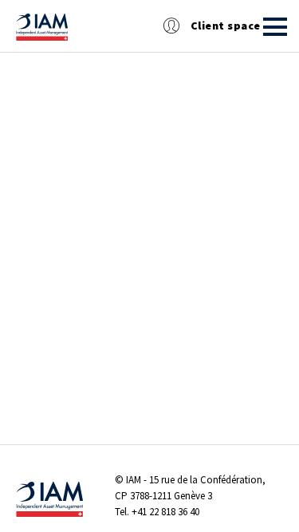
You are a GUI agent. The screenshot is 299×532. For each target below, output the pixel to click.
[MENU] (275, 27)
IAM (133, 480)
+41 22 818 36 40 (165, 511)
